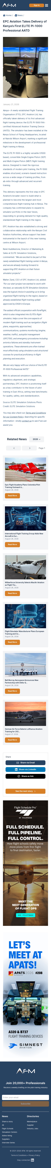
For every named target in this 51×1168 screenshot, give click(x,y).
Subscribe (25, 1104)
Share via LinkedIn (27, 769)
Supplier (30, 1125)
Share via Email (27, 763)
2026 (35, 439)
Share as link (28, 776)
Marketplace (32, 1121)
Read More (12, 496)
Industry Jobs (32, 1128)
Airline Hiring (7, 1135)
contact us (26, 421)
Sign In (37, 5)
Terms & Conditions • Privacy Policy (25, 1155)
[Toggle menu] (46, 5)
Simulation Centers (9, 1132)
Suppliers (6, 1139)
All (3, 1125)
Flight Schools (7, 1128)
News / (20, 15)
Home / (9, 15)
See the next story (24, 791)
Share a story (7, 1121)
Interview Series (8, 1143)
